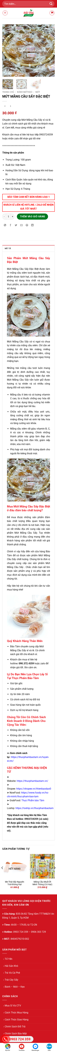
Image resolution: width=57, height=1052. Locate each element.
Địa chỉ (7, 1050)
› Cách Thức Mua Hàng (15, 1012)
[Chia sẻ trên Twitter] (16, 225)
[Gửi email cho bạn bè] (21, 225)
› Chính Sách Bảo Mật (15, 1033)
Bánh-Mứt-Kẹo (24, 92)
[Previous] (7, 50)
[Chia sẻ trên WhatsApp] (5, 225)
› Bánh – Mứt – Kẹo (14, 986)
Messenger (35, 1050)
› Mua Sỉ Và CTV (12, 1005)
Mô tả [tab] (8, 248)
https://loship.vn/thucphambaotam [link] (35, 808)
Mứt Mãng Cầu (15, 268)
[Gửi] (51, 4)
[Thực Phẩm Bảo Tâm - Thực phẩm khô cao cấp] (28, 13)
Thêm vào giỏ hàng (32, 216)
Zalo (49, 1050)
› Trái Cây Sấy (10, 979)
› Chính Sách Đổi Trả (14, 1026)
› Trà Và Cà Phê (11, 972)
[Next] (50, 50)
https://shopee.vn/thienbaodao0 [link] (33, 788)
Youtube (21, 1050)
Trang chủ (8, 92)
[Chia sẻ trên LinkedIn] (32, 225)
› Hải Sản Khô (10, 965)
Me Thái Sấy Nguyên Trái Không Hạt (14, 883)
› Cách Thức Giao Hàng (15, 1019)
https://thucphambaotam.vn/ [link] (32, 781)
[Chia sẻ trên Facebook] (10, 225)
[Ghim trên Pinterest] (26, 225)
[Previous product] (10, 106)
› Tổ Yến (7, 958)
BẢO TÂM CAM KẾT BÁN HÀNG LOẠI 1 (28, 196)
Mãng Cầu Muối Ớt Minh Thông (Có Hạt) (42, 883)
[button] (5, 12)
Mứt (37, 92)
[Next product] (5, 106)
